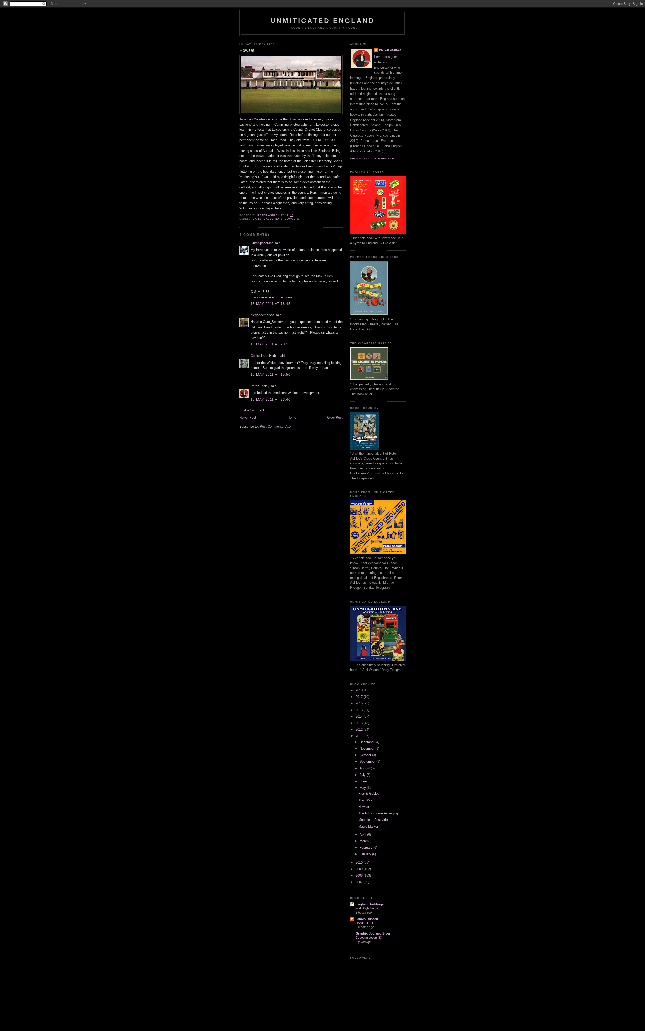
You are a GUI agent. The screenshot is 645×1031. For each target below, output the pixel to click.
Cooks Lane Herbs (264, 356)
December (367, 742)
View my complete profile (372, 158)
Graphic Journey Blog (373, 933)
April (363, 834)
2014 (360, 716)
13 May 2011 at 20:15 (271, 344)
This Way (365, 800)
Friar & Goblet (368, 794)
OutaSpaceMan (262, 243)
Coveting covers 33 (369, 937)
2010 (360, 862)
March (365, 841)
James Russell (367, 919)
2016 (360, 703)
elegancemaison (262, 315)
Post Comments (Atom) (277, 426)
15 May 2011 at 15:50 (271, 374)
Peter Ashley (260, 386)
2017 (360, 697)
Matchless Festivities (374, 820)
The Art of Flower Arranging (378, 813)
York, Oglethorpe (367, 908)
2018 (360, 690)
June (364, 781)
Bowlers (292, 218)
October (366, 755)
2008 (360, 875)
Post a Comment (251, 410)
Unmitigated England (323, 20)
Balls (268, 218)
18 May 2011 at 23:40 (271, 399)
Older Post (335, 417)
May (363, 788)
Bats (279, 218)
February (366, 847)
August (365, 768)
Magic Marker (368, 826)
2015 (360, 710)
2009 (360, 869)
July (363, 775)
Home (291, 417)
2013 (360, 723)
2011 (360, 736)
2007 (360, 882)
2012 (360, 729)
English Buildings (370, 904)
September (368, 761)
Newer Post (247, 417)
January (366, 854)
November (367, 748)
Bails (257, 218)
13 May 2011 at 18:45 (271, 304)
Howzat (363, 807)
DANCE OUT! (365, 923)
